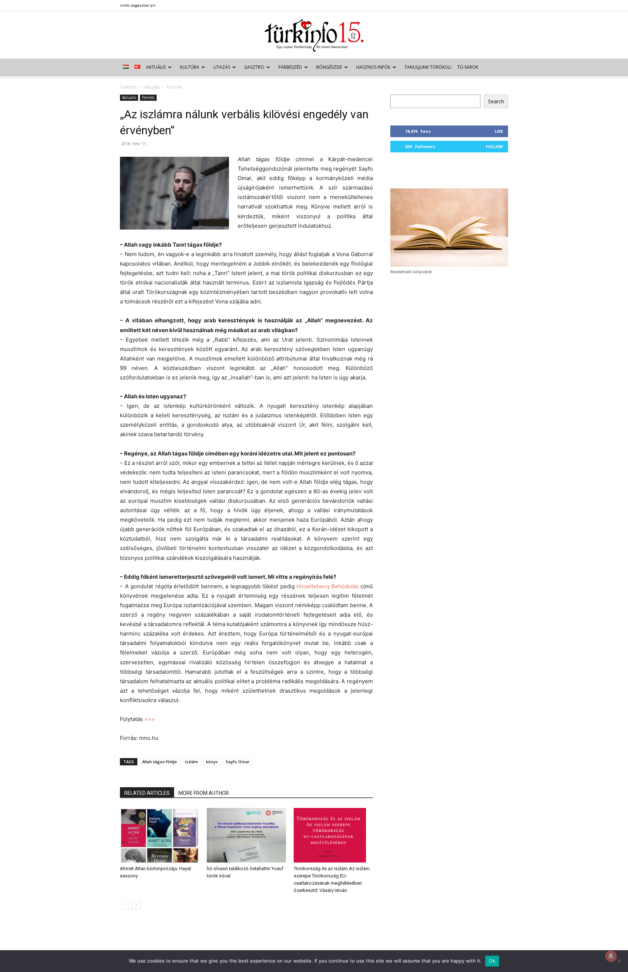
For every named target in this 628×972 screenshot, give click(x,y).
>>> (149, 719)
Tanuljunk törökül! (427, 67)
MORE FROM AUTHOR (203, 793)
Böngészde (329, 67)
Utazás (221, 67)
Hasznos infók (373, 67)
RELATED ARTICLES (147, 793)
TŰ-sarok (467, 67)
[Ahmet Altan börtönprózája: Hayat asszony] (159, 835)
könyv (212, 761)
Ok (492, 961)
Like (499, 131)
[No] (619, 961)
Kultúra (189, 67)
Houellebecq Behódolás (328, 586)
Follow (494, 146)
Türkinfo (128, 87)
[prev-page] (124, 904)
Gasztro (254, 67)
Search (496, 101)
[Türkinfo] (314, 35)
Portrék (148, 97)
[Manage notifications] (611, 956)
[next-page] (136, 904)
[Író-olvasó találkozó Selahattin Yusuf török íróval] (246, 835)
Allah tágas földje (159, 761)
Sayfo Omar (238, 761)
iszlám (191, 761)
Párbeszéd (290, 67)
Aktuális (156, 67)
